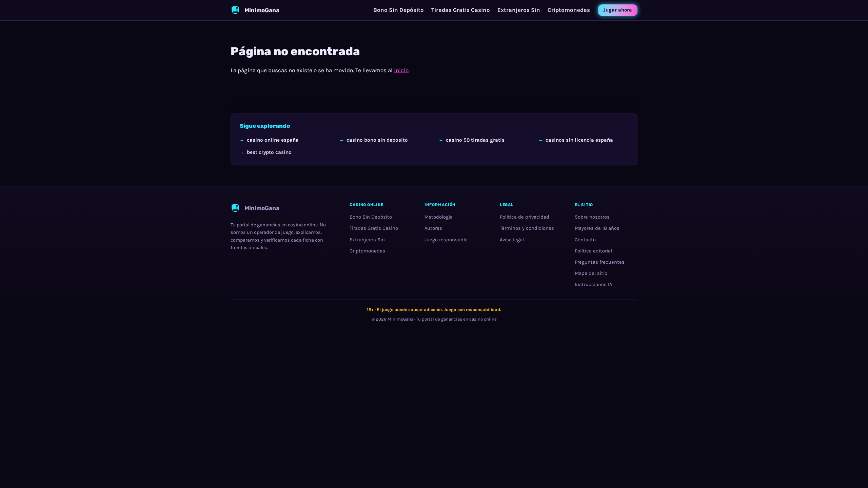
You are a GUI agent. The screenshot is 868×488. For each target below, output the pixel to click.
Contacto (585, 240)
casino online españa (273, 140)
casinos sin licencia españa (579, 140)
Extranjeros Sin (518, 9)
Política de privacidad (524, 217)
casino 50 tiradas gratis (475, 140)
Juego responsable (446, 240)
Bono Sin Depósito (398, 9)
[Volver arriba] (852, 472)
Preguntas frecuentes (600, 262)
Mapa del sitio (591, 273)
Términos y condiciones (527, 228)
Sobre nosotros (592, 217)
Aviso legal (512, 240)
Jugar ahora (617, 10)
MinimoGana (400, 319)
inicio (401, 70)
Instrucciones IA (593, 284)
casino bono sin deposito (377, 140)
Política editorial (593, 251)
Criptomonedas (569, 9)
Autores (433, 228)
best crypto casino (269, 152)
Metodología (439, 217)
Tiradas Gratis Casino (460, 9)
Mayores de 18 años (597, 228)
